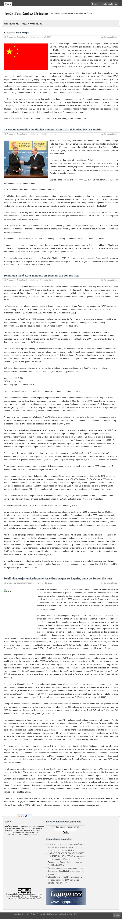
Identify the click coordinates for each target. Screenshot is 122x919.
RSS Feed (19, 816)
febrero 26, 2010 (46, 280)
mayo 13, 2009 (46, 583)
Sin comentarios (110, 37)
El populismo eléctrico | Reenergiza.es (63, 877)
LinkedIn (30, 816)
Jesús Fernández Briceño (26, 13)
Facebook (26, 816)
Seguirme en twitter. (22, 816)
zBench (63, 914)
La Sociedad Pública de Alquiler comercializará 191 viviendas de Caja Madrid (52, 129)
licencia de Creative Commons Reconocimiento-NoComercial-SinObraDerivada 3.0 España (24, 897)
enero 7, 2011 (45, 37)
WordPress (74, 914)
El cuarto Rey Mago (16, 32)
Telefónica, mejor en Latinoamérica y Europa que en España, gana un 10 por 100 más (58, 578)
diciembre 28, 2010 (48, 134)
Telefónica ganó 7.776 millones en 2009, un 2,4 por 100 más (41, 275)
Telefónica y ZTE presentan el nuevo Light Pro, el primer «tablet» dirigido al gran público (66, 847)
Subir (117, 915)
